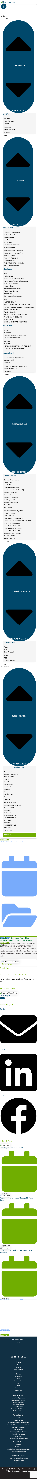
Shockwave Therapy (10, 247)
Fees (5, 649)
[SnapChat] (22, 1357)
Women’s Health (9, 360)
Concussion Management (12, 337)
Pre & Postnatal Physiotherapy (14, 357)
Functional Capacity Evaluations (14, 278)
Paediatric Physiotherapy (12, 244)
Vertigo (6, 330)
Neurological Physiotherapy (12, 288)
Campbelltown (8, 784)
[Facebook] (15, 1357)
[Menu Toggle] (3, 6)
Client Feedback (9, 652)
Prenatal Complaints (10, 495)
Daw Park (7, 789)
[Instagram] (18, 1357)
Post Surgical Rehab (10, 500)
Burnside (6, 782)
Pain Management (10, 239)
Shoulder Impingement (11, 502)
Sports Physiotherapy (11, 283)
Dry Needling (8, 242)
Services (18, 1374)
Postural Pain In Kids (10, 492)
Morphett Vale (8, 794)
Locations (18, 1388)
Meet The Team (9, 121)
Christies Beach (9, 787)
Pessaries (7, 362)
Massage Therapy (9, 237)
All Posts (2, 998)
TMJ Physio (7, 332)
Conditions (18, 1376)
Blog (18, 1385)
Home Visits (8, 293)
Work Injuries (8, 507)
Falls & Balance (9, 286)
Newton (6, 796)
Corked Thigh (8, 482)
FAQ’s (6, 647)
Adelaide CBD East (10, 777)
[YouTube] (25, 1357)
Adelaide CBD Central (11, 774)
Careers (6, 123)
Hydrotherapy (8, 276)
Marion (6, 791)
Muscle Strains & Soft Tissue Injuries (15, 490)
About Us (7, 118)
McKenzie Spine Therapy (11, 235)
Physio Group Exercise (11, 291)
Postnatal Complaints (11, 497)
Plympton (7, 799)
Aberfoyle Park (8, 772)
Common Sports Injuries (11, 480)
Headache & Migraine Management (15, 335)
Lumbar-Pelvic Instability (12, 487)
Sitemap (31, 1469)
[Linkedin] (12, 1357)
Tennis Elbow (8, 505)
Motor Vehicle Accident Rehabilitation (16, 281)
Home (18, 1365)
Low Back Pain (8, 485)
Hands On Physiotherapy (12, 232)
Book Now (18, 1390)
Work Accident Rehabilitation (13, 296)
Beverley (6, 779)
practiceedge (27, 1471)
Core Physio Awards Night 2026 (12, 1148)
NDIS (5, 274)
